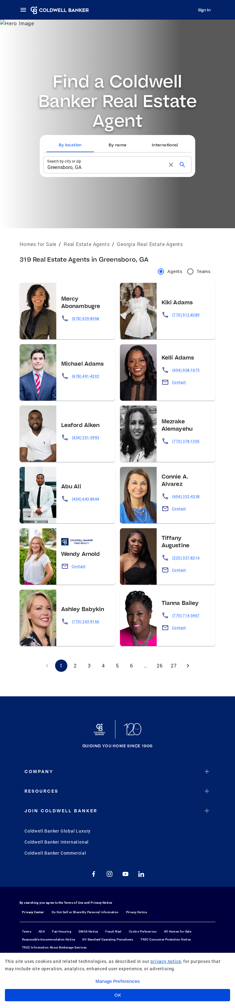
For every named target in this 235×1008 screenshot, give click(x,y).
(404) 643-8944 (85, 498)
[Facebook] (93, 873)
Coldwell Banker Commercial (55, 853)
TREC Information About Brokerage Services (54, 947)
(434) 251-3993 (85, 437)
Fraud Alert (113, 931)
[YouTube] (125, 873)
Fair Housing (61, 931)
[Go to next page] (188, 666)
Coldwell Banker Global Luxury (57, 831)
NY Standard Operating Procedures (107, 939)
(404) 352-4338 (186, 496)
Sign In (204, 9)
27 (174, 665)
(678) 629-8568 (85, 318)
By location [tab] (70, 144)
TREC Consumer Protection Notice (165, 939)
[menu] (25, 9)
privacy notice (166, 961)
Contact (179, 382)
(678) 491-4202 (85, 376)
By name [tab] (118, 144)
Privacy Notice (101, 903)
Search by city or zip (64, 160)
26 (160, 665)
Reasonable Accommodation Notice (48, 939)
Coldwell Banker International (56, 842)
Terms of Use (74, 903)
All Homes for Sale (177, 931)
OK (117, 995)
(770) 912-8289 (186, 314)
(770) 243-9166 (85, 621)
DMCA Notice (88, 931)
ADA (42, 931)
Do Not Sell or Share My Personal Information (85, 912)
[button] (117, 771)
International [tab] (165, 144)
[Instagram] (109, 873)
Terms (26, 931)
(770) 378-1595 (186, 441)
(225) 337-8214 (186, 557)
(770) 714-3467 (186, 615)
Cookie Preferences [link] (143, 931)
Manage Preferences (117, 981)
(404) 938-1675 (186, 369)
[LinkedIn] (141, 873)
